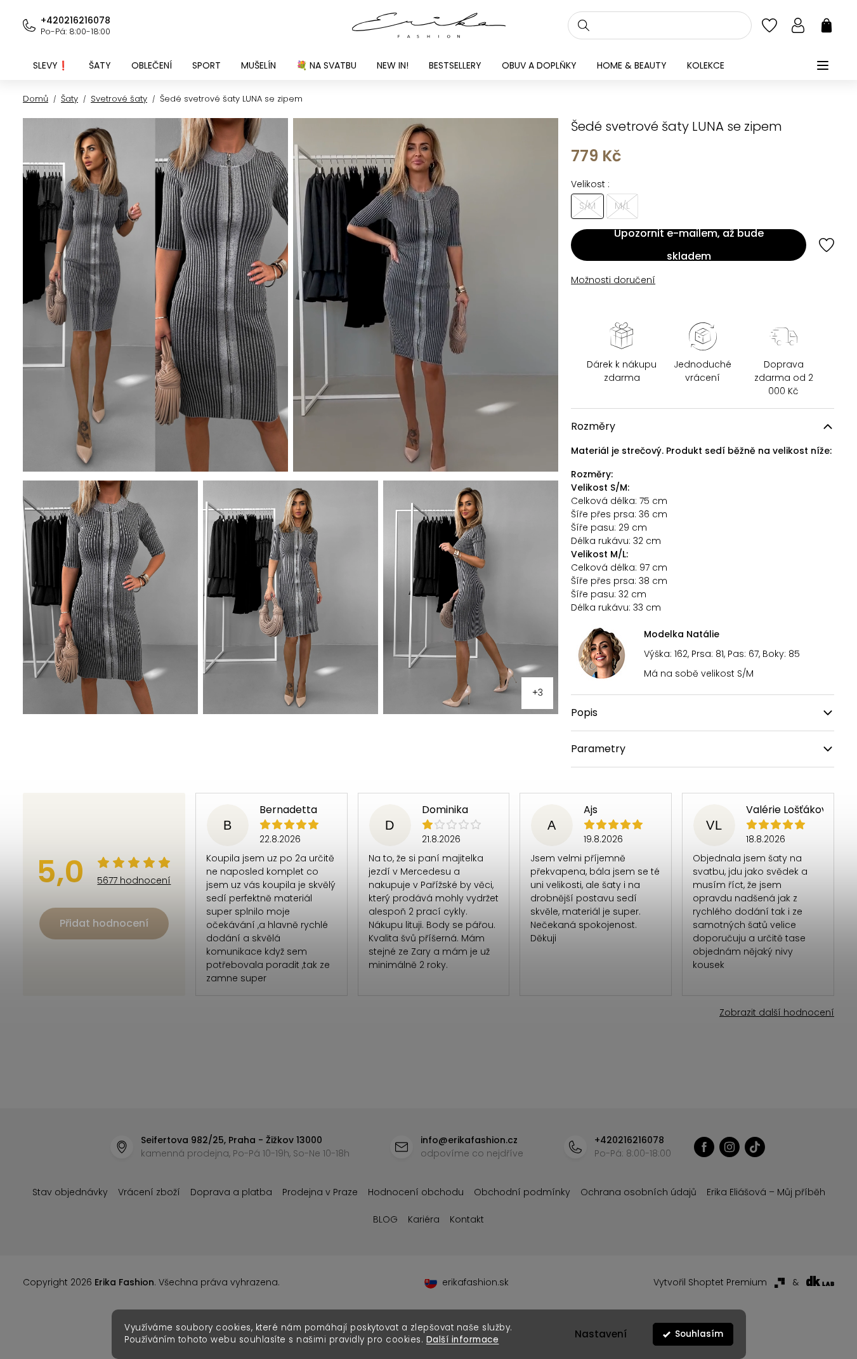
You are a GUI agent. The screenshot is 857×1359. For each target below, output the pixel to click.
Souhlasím (699, 1334)
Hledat (583, 25)
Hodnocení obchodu (416, 1192)
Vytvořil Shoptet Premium (710, 1282)
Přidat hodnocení (104, 923)
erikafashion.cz (704, 1147)
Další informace (462, 1340)
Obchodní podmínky (522, 1192)
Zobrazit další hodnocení (776, 1012)
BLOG (385, 1219)
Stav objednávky (70, 1192)
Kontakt (467, 1219)
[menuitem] (51, 65)
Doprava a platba (231, 1192)
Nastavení (601, 1334)
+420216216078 (75, 20)
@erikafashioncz (755, 1147)
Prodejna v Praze (320, 1192)
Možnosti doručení (613, 280)
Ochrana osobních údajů (638, 1192)
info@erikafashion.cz (469, 1140)
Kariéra (424, 1219)
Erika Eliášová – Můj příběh (766, 1192)
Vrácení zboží (149, 1192)
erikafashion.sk (475, 1282)
